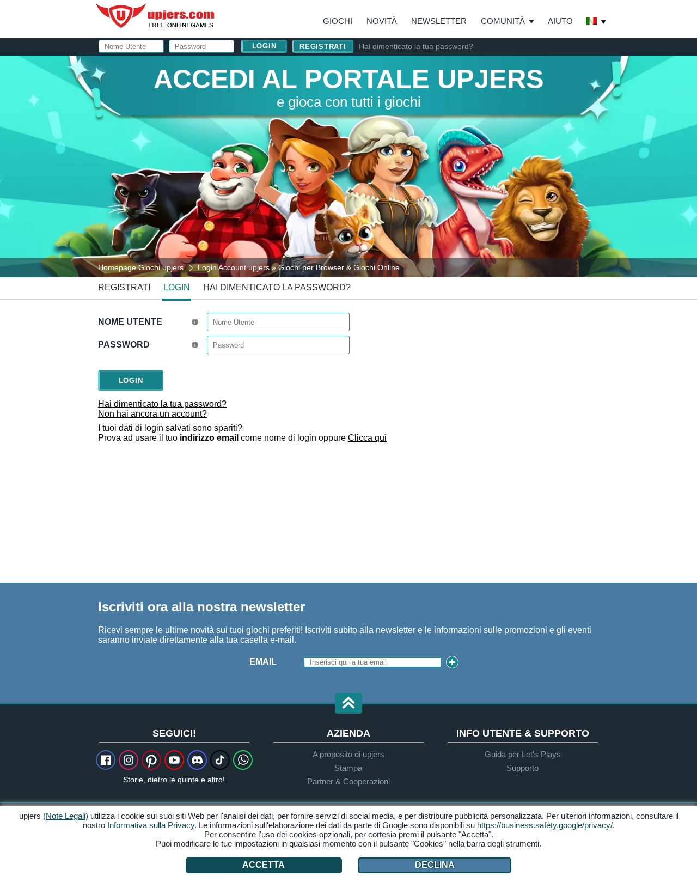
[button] (348, 704)
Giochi (337, 21)
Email (263, 661)
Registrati (322, 46)
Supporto (522, 767)
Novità (381, 21)
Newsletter (439, 21)
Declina (435, 864)
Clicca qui (367, 437)
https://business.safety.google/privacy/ (545, 825)
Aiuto (560, 21)
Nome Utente (130, 321)
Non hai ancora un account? (152, 413)
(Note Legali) (65, 815)
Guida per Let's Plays (523, 754)
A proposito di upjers (348, 754)
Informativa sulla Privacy (150, 825)
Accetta (263, 864)
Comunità (503, 21)
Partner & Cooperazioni (348, 781)
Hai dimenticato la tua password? (416, 46)
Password (124, 344)
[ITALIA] (596, 22)
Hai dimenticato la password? (277, 287)
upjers (156, 15)
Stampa (348, 767)
